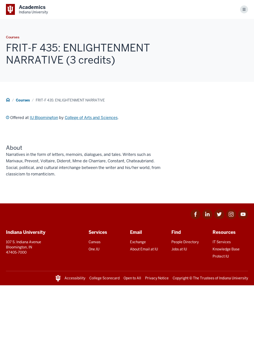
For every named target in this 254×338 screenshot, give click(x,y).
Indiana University (233, 278)
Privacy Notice (157, 278)
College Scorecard (104, 278)
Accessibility (74, 278)
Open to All (132, 278)
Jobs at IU (179, 249)
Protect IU (221, 256)
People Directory (185, 242)
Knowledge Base (226, 249)
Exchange (138, 242)
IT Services (222, 242)
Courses (23, 100)
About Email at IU (144, 249)
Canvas (94, 242)
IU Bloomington (44, 117)
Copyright (181, 278)
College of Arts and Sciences (91, 117)
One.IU (94, 249)
